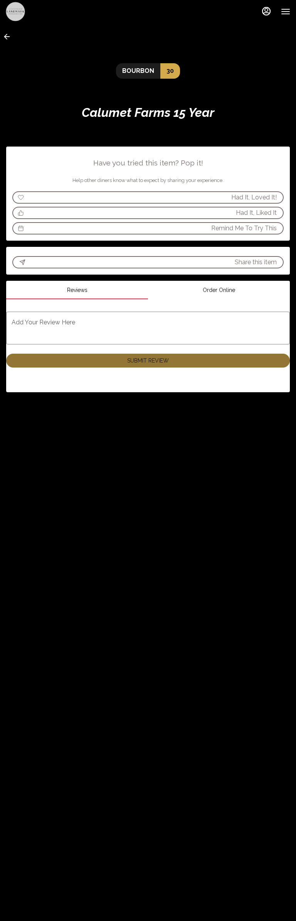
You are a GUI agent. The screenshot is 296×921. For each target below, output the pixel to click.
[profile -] (266, 11)
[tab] (77, 290)
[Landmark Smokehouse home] (40, 11)
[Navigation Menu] (285, 11)
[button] (9, 36)
